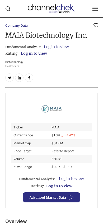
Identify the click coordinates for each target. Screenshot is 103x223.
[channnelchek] (51, 8)
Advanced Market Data (48, 197)
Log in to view (56, 46)
